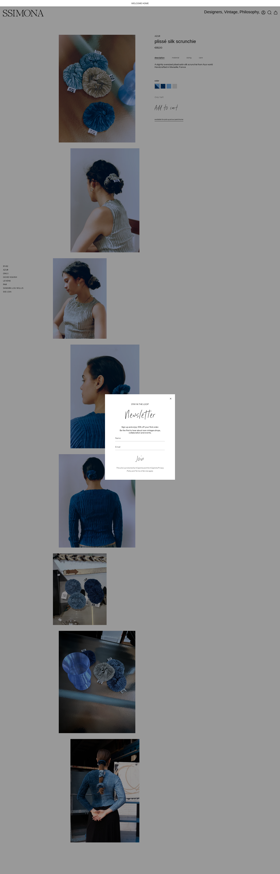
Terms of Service (141, 471)
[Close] (170, 398)
